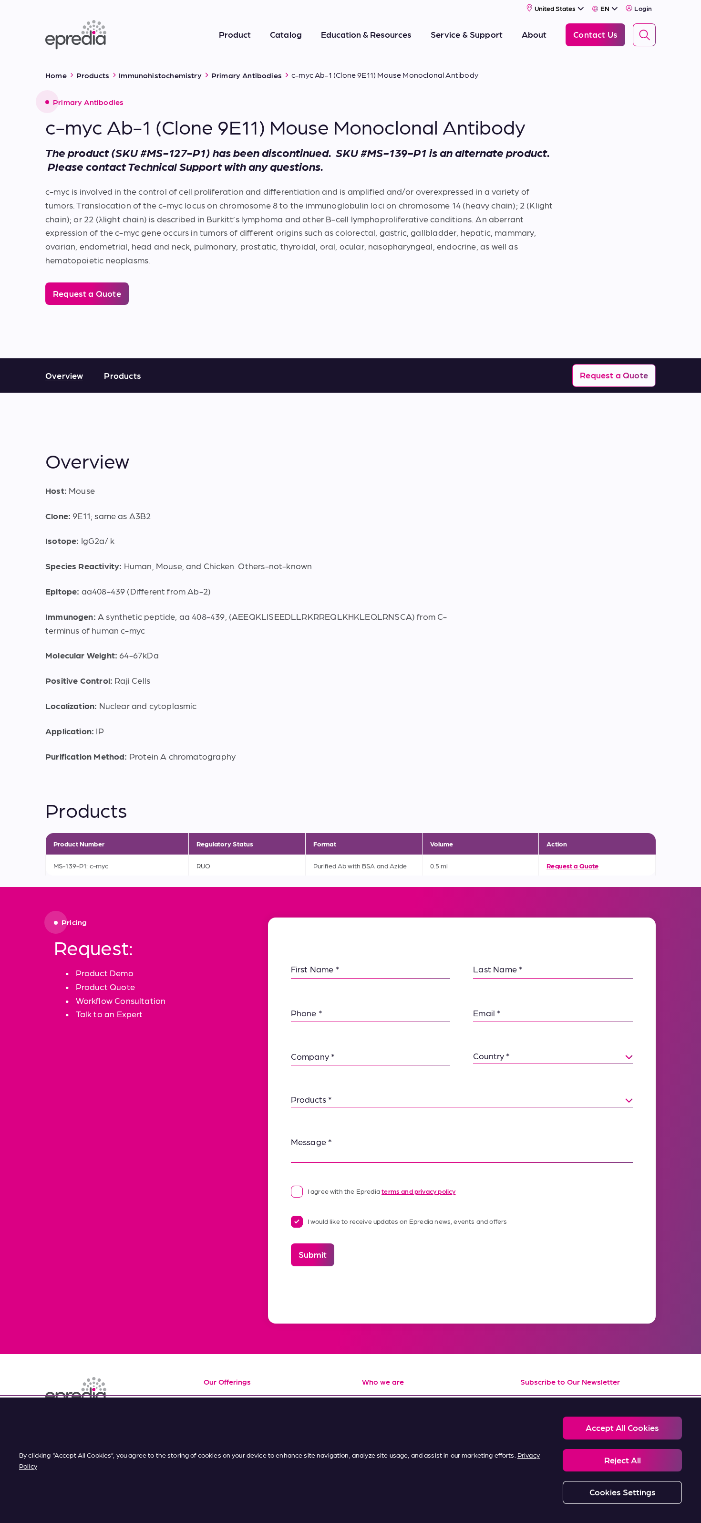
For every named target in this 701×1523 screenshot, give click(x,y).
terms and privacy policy (418, 1191)
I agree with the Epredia (382, 1191)
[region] (350, 1460)
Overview (64, 375)
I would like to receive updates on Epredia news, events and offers (407, 1221)
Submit (313, 1254)
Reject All (622, 1460)
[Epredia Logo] (113, 1391)
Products (122, 375)
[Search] (644, 34)
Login (643, 8)
